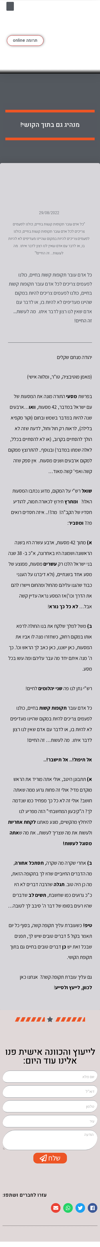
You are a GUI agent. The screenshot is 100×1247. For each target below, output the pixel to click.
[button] (10, 6)
